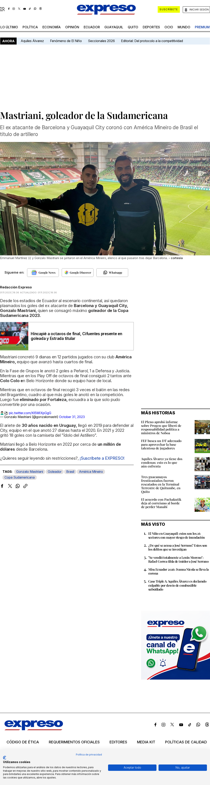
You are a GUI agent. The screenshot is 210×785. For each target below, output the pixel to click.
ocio (168, 27)
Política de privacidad (89, 754)
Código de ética (23, 742)
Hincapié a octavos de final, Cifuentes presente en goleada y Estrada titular (76, 336)
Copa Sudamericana (20, 477)
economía (51, 27)
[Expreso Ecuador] (34, 729)
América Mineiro (91, 472)
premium (202, 27)
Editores (118, 742)
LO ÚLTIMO (9, 27)
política (30, 27)
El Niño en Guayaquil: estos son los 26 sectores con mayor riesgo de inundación (176, 535)
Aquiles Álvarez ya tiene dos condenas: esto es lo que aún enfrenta (161, 462)
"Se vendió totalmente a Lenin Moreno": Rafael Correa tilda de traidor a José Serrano (178, 559)
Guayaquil (113, 27)
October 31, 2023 (72, 417)
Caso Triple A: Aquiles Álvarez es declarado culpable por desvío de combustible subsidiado (177, 585)
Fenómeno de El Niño (66, 41)
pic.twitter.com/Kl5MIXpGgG (30, 413)
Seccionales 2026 (101, 41)
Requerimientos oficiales (74, 742)
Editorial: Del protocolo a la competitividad (152, 41)
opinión (72, 27)
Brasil (70, 472)
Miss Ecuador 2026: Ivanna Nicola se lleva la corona (178, 571)
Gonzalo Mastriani (29, 472)
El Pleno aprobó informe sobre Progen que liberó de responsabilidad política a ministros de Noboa (161, 427)
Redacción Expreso (16, 287)
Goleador (55, 472)
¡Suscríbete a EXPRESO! (102, 458)
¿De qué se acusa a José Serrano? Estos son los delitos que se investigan (177, 547)
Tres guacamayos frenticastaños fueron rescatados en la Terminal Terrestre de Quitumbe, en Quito (160, 484)
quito (133, 27)
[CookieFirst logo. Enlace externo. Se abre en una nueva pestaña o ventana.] (4, 758)
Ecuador (92, 27)
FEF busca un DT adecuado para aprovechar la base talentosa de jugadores (161, 444)
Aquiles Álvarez (32, 41)
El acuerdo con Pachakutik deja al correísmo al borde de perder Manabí (161, 503)
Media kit (146, 742)
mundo (184, 27)
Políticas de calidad (186, 742)
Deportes (151, 27)
